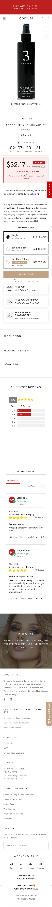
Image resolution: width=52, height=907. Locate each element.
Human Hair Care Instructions (16, 722)
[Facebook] (4, 699)
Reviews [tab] (11, 480)
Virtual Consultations (12, 727)
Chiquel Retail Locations (13, 752)
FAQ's (6, 748)
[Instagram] (11, 699)
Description (12, 336)
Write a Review (27, 471)
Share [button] (14, 537)
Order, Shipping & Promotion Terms (19, 794)
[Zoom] (45, 29)
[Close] (46, 854)
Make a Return (9, 804)
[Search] (43, 18)
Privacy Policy (9, 818)
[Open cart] (48, 18)
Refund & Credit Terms (13, 799)
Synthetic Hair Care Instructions (16, 718)
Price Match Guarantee (13, 813)
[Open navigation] (4, 18)
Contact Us (8, 743)
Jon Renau (26, 118)
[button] (26, 237)
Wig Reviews (9, 808)
